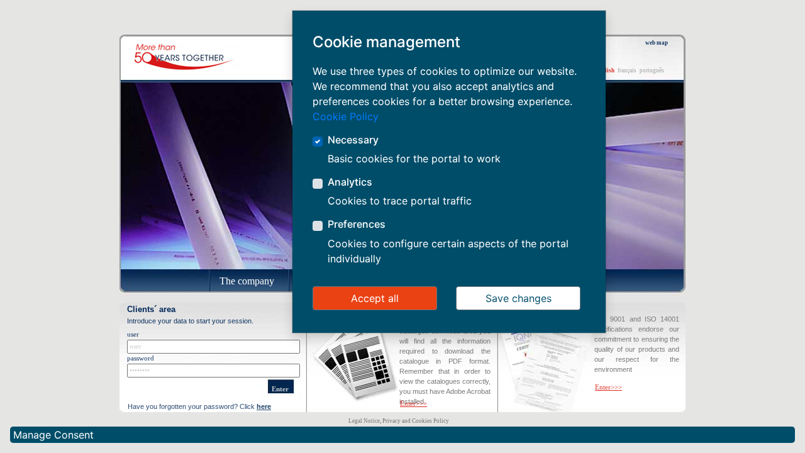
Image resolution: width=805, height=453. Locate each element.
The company (246, 281)
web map (656, 43)
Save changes (519, 298)
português (652, 70)
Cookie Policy (346, 116)
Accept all (375, 298)
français (627, 70)
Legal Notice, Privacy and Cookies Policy (398, 421)
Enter (280, 389)
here (264, 406)
